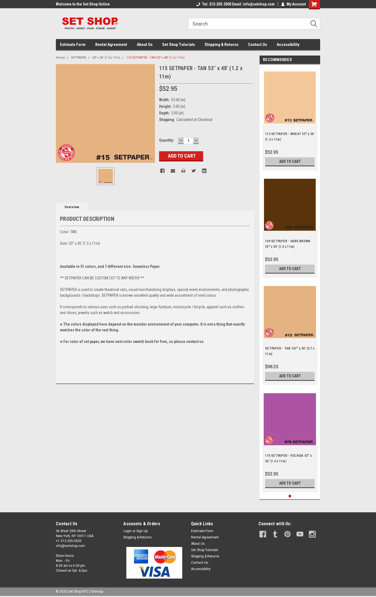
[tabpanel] (289, 118)
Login (127, 531)
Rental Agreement (111, 44)
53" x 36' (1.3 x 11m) (106, 57)
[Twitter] (194, 171)
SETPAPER (78, 57)
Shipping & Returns (221, 44)
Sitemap (97, 591)
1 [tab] (289, 496)
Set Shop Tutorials (178, 44)
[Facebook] (162, 171)
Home (60, 57)
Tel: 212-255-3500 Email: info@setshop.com (238, 4)
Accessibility (288, 44)
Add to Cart (290, 161)
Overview (71, 207)
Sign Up (142, 531)
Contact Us (257, 44)
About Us (144, 44)
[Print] (183, 171)
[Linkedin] (204, 171)
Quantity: (166, 140)
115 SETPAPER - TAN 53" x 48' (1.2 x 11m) (155, 57)
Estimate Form (73, 44)
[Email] (173, 171)
